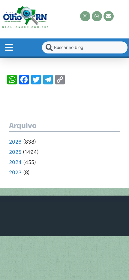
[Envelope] (109, 16)
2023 (15, 172)
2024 (15, 162)
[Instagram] (85, 16)
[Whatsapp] (97, 16)
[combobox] (85, 47)
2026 (15, 142)
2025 (15, 152)
